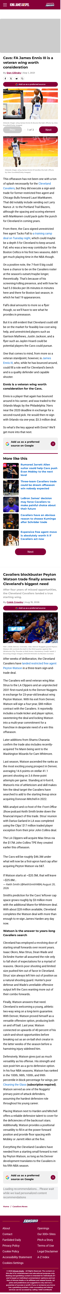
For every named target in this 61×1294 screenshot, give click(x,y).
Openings (43, 1228)
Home (6, 1206)
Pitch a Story (45, 1239)
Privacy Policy (11, 1245)
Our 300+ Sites (46, 1234)
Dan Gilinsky (14, 72)
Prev (12, 129)
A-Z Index (43, 1257)
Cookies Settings (13, 1263)
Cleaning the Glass (14, 1084)
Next (48, 129)
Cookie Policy (11, 1251)
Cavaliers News (20, 1206)
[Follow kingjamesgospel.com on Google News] (53, 443)
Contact (7, 1234)
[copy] (22, 78)
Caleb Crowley (15, 602)
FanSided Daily (12, 1239)
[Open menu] (5, 5)
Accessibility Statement (17, 1257)
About (6, 1228)
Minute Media (18, 1271)
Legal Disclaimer (47, 1251)
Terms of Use (45, 1245)
